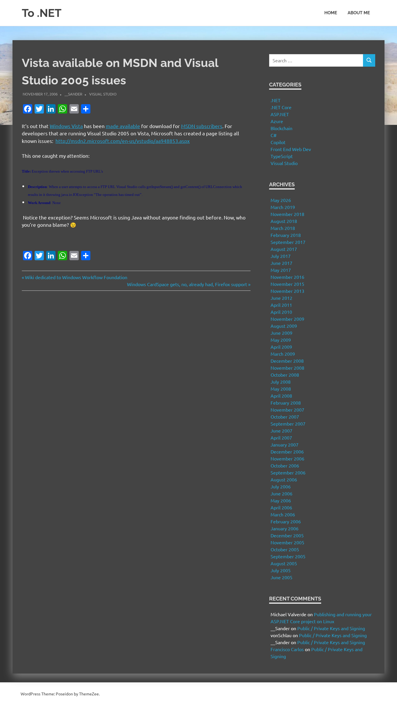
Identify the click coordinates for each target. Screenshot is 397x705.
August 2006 (284, 479)
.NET (275, 100)
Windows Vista (66, 126)
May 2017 (281, 270)
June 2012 (281, 298)
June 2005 (281, 577)
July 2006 (281, 486)
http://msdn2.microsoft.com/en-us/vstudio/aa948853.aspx (123, 141)
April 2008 (281, 395)
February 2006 (286, 521)
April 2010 (281, 312)
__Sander (73, 93)
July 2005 (281, 570)
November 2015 (287, 284)
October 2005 (285, 549)
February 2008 (286, 402)
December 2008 (287, 361)
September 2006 (288, 472)
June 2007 (281, 430)
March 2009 (283, 354)
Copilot (278, 142)
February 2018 (286, 235)
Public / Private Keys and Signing (331, 628)
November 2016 (287, 277)
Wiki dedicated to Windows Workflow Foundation (76, 277)
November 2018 (287, 214)
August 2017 (284, 249)
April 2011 (281, 305)
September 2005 (288, 556)
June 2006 (281, 493)
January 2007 (284, 444)
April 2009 (281, 347)
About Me (359, 12)
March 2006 (283, 514)
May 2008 (281, 389)
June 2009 (281, 333)
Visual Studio (103, 93)
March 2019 (283, 207)
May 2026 (281, 200)
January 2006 (284, 528)
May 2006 (281, 500)
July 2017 (281, 256)
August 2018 (284, 221)
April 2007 (281, 437)
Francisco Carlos (287, 649)
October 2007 (285, 416)
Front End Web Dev (291, 149)
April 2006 (281, 507)
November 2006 (287, 458)
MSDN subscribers (201, 126)
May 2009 (281, 340)
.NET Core (281, 107)
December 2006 (287, 451)
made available (123, 126)
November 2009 (287, 319)
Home (330, 12)
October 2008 (285, 375)
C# (274, 135)
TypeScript (282, 156)
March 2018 (283, 228)
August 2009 (284, 326)
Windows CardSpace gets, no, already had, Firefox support (187, 284)
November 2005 (287, 542)
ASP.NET (280, 114)
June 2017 (281, 263)
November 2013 (287, 291)
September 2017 (288, 242)
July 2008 (281, 382)
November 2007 (287, 409)
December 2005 (287, 535)
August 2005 (284, 563)
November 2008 (287, 368)
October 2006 (285, 465)
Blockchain (281, 128)
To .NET (42, 13)
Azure (277, 121)
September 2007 (288, 423)
